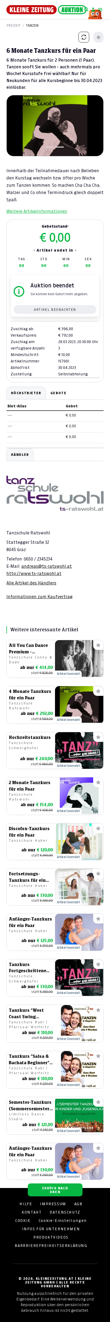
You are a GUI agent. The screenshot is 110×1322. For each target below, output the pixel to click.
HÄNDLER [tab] (20, 454)
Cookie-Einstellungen (63, 1220)
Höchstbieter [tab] (26, 393)
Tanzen (32, 25)
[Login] (93, 9)
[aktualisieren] (83, 37)
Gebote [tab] (58, 393)
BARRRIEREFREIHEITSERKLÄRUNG (51, 1245)
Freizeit (13, 25)
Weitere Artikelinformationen (36, 211)
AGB (78, 1204)
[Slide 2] (60, 147)
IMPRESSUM (53, 1204)
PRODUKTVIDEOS (51, 1237)
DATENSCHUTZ (65, 1212)
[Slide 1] (50, 147)
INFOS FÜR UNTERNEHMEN (51, 1229)
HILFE (25, 1204)
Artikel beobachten (55, 309)
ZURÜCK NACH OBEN (55, 1190)
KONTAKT (32, 1212)
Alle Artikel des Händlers (31, 583)
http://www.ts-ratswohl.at (33, 573)
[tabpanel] (55, 524)
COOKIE (23, 1220)
